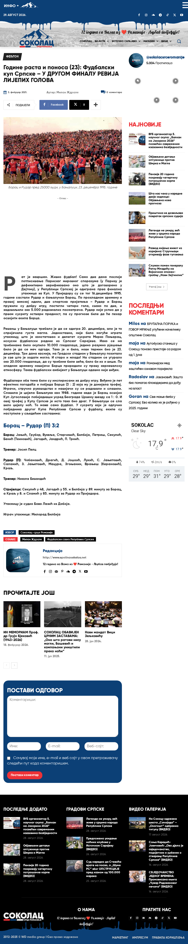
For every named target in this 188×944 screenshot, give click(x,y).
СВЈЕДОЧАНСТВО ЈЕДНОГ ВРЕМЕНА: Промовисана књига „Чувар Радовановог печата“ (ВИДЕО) (163, 879)
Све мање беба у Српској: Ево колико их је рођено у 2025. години (154, 402)
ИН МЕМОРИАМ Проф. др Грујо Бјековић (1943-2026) (20, 636)
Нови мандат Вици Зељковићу (100, 634)
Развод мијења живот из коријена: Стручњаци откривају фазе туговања (166, 251)
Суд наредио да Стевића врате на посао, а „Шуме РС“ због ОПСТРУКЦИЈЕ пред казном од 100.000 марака (103, 869)
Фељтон (12, 56)
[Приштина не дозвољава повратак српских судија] (137, 217)
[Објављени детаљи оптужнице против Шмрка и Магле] (137, 161)
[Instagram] (146, 15)
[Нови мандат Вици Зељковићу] (103, 614)
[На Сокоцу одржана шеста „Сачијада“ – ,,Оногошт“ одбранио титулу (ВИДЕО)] (137, 823)
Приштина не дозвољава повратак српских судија (166, 214)
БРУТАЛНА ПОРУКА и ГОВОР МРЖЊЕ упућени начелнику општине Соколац (155, 329)
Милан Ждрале (32, 539)
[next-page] (14, 665)
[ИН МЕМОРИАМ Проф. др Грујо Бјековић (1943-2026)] (21, 614)
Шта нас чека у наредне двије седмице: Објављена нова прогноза (165, 198)
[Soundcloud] (153, 15)
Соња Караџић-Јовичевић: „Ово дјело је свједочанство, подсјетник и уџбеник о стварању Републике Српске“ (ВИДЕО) (166, 850)
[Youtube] (182, 15)
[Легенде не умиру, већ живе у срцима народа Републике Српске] (137, 235)
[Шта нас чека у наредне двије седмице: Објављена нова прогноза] (137, 198)
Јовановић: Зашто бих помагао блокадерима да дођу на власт (156, 383)
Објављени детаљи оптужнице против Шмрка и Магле (162, 160)
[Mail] (56, 571)
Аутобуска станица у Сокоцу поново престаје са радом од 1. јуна (155, 349)
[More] (96, 105)
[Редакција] (23, 560)
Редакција (52, 550)
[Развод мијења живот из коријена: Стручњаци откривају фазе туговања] (137, 253)
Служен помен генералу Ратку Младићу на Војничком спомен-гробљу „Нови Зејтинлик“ (166, 270)
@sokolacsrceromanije (165, 57)
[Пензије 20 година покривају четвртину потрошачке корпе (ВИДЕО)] (137, 179)
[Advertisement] (62, 235)
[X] (174, 15)
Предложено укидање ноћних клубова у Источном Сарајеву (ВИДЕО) (101, 844)
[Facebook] (139, 15)
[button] (179, 41)
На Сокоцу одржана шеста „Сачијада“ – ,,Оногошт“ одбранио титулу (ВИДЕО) (163, 824)
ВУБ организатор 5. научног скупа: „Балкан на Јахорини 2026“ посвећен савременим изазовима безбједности (165, 140)
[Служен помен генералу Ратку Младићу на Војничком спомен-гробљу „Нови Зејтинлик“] (137, 270)
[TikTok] (167, 15)
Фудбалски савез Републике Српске (70, 539)
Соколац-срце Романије (37, 532)
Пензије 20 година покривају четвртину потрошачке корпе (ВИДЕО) (163, 179)
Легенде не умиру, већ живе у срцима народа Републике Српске (164, 233)
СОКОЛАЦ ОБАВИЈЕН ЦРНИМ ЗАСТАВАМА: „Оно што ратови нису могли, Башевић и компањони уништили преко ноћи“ (62, 641)
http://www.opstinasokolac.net (64, 557)
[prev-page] (6, 665)
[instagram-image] (138, 81)
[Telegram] (160, 15)
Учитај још (155, 287)
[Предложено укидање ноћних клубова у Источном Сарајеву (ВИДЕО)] (74, 842)
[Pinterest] (62, 571)
